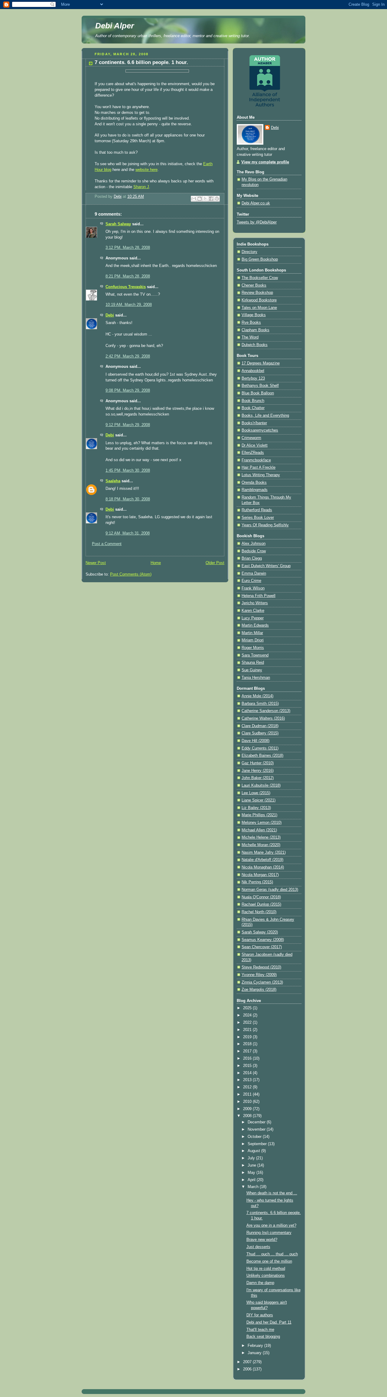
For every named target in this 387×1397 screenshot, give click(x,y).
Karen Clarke (253, 611)
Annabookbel (253, 371)
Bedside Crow (254, 551)
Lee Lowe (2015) (256, 793)
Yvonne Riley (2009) (259, 975)
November (257, 1129)
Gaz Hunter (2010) (258, 763)
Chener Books (254, 285)
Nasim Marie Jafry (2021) (264, 852)
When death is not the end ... (271, 1193)
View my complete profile (265, 162)
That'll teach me (260, 1330)
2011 (248, 1094)
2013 (248, 1080)
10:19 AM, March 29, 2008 (129, 305)
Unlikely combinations (265, 1275)
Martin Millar (252, 633)
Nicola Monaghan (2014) (263, 867)
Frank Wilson (253, 588)
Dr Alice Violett (255, 445)
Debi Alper (114, 25)
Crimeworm (251, 438)
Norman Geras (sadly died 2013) (270, 890)
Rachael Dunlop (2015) (261, 904)
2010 (248, 1102)
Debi (110, 315)
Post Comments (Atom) (130, 574)
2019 (248, 1037)
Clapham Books (255, 330)
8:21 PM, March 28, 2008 (128, 276)
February (256, 1346)
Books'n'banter (254, 423)
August (254, 1151)
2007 (248, 1362)
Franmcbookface (256, 460)
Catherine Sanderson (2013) (266, 711)
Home (156, 563)
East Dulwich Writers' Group (266, 566)
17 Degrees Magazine (261, 363)
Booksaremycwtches (260, 430)
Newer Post (96, 563)
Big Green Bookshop (260, 259)
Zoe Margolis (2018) (259, 990)
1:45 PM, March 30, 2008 (128, 470)
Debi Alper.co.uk (256, 203)
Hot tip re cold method (265, 1269)
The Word (250, 337)
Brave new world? (261, 1240)
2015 (248, 1066)
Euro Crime (251, 581)
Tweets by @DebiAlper (257, 222)
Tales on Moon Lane (259, 308)
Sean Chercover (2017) (262, 947)
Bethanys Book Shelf (260, 386)
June (252, 1165)
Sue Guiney (252, 670)
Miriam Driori (253, 640)
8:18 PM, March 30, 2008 (128, 499)
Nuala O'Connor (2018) (261, 897)
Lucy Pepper (253, 618)
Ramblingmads (255, 490)
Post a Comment (107, 544)
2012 (248, 1087)
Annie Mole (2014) (257, 696)
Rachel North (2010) (259, 912)
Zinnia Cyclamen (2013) (262, 982)
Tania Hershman (256, 678)
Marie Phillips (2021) (259, 815)
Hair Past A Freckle (258, 467)
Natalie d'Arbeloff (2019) (262, 860)
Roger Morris (253, 648)
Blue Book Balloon (258, 393)
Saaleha (113, 481)
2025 (248, 1008)
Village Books (254, 315)
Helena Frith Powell (258, 596)
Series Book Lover (258, 517)
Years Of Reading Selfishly (265, 525)
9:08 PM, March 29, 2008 (128, 390)
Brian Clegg (252, 558)
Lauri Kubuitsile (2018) (261, 785)
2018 (248, 1044)
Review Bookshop (257, 293)
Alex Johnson (253, 543)
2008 (248, 1116)
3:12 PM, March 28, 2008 (128, 248)
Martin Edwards (255, 625)
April (252, 1180)
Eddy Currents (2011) (260, 748)
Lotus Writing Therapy (261, 475)
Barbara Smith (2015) (260, 704)
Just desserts (258, 1247)
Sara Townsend (255, 655)
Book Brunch (253, 401)
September (258, 1144)
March (254, 1187)
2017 (248, 1051)
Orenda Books (254, 482)
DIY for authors (259, 1315)
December (257, 1122)
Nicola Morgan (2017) (260, 875)
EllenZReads (253, 453)
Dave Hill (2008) (255, 741)
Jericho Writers (255, 603)
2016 (248, 1058)
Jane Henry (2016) (258, 771)
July (252, 1158)
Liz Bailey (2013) (256, 808)
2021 (248, 1030)
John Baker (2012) (258, 778)
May (252, 1173)
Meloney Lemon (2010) (261, 823)
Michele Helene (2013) (261, 837)
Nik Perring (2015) (257, 882)
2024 (248, 1015)
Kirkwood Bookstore (259, 300)
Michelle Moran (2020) (261, 845)
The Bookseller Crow (260, 278)
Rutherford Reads (257, 510)
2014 (248, 1073)
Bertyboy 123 (253, 378)
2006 (248, 1369)
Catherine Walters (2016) (263, 718)
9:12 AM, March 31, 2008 (128, 533)
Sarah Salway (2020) (260, 932)
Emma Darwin (254, 573)
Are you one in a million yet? (271, 1225)
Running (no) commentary (268, 1233)
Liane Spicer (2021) (258, 800)
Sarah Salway (118, 224)
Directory (249, 252)
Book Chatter (253, 408)
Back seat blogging (263, 1336)
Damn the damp (260, 1283)
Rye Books (251, 322)
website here (146, 170)
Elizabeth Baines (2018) (262, 755)
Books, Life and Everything (265, 415)
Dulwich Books (255, 345)
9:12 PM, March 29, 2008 (128, 425)
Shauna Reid (253, 662)
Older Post (215, 563)
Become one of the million (269, 1261)
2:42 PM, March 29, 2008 (128, 356)
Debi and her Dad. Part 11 (268, 1322)
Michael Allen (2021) (259, 830)
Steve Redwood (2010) (261, 967)
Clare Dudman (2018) (260, 726)
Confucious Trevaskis (126, 287)
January (255, 1353)
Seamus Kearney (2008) (263, 940)
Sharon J (141, 187)
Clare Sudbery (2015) (260, 733)
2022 (248, 1022)
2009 (248, 1109)
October (255, 1137)
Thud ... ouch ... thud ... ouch (272, 1254)
